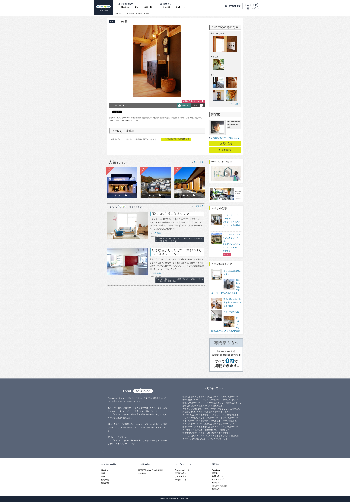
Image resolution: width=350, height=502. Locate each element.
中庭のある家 (188, 397)
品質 (103, 476)
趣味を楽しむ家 (189, 406)
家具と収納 (216, 421)
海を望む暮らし (189, 412)
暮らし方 (125, 7)
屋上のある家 (210, 424)
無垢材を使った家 (208, 433)
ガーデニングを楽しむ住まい (195, 439)
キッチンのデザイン (229, 418)
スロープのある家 (231, 312)
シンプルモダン (189, 436)
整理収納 (204, 421)
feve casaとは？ (182, 470)
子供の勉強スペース (191, 400)
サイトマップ (217, 479)
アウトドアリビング (211, 400)
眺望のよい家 (204, 406)
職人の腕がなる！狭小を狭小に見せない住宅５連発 (232, 302)
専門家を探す (234, 6)
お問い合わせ (217, 476)
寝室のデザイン (225, 424)
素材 (136, 7)
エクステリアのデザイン (227, 427)
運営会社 (216, 473)
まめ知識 (166, 7)
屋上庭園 (235, 436)
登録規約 (216, 489)
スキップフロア (217, 415)
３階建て (223, 430)
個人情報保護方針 (219, 486)
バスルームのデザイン (228, 397)
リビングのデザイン (209, 418)
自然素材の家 (211, 430)
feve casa (118, 13)
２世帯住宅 (197, 430)
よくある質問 (180, 476)
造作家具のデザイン (191, 403)
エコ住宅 (186, 430)
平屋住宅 (204, 415)
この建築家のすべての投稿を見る (225, 138)
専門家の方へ (180, 473)
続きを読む (157, 233)
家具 (140, 13)
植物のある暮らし (234, 403)
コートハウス (204, 436)
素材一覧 (130, 13)
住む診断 (105, 483)
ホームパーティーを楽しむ (215, 409)
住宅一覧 (148, 7)
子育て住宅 (223, 433)
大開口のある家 (205, 412)
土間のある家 (233, 415)
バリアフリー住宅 (190, 418)
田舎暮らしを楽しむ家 (192, 409)
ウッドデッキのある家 (206, 397)
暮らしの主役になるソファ (170, 213)
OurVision (216, 470)
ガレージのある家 (190, 415)
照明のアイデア (229, 400)
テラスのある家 (230, 421)
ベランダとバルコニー (192, 424)
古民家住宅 (235, 409)
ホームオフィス (221, 412)
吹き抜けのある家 (206, 427)
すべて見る (235, 104)
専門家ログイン (181, 480)
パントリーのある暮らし (213, 403)
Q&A (178, 7)
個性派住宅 (217, 406)
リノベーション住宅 (218, 439)
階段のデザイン (189, 427)
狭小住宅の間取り (190, 433)
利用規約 (216, 482)
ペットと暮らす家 (220, 436)
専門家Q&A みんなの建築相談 (150, 470)
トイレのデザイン (190, 421)
